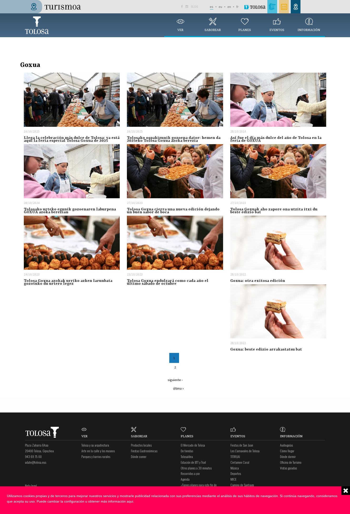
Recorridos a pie (190, 473)
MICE (233, 479)
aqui (130, 501)
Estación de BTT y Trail (193, 462)
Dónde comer (138, 456)
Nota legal (31, 485)
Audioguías (286, 445)
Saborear (213, 30)
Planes (244, 30)
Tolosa (37, 25)
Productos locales (141, 445)
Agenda (185, 479)
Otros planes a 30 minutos (196, 467)
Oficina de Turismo (290, 462)
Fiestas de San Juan (241, 445)
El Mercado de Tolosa (193, 445)
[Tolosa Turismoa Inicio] (55, 6)
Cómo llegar (287, 450)
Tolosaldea (187, 456)
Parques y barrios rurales (95, 456)
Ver (180, 30)
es (211, 7)
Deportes (235, 473)
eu (220, 7)
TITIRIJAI (235, 456)
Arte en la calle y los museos (98, 450)
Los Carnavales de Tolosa (245, 450)
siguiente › (175, 380)
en (229, 7)
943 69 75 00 (33, 456)
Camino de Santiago (242, 484)
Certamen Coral (239, 462)
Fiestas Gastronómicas (144, 450)
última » (178, 388)
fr (237, 7)
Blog (194, 7)
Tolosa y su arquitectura (95, 445)
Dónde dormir (288, 456)
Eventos (277, 30)
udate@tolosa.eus (35, 462)
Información (309, 30)
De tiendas (187, 450)
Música (234, 467)
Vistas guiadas (288, 467)
